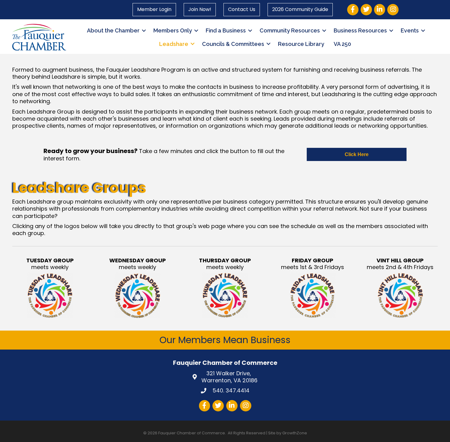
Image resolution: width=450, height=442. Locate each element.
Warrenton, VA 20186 (229, 377)
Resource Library (301, 44)
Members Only (172, 30)
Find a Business (226, 30)
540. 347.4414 (230, 390)
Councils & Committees (233, 44)
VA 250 (342, 44)
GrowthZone (294, 433)
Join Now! (199, 9)
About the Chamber (113, 30)
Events (410, 30)
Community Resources (290, 30)
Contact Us (241, 9)
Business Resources (360, 30)
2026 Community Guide (300, 9)
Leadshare (173, 44)
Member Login (154, 9)
